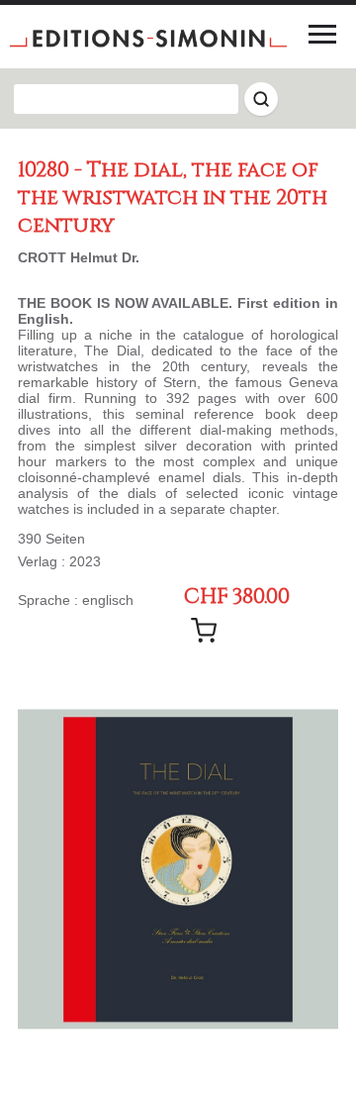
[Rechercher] (261, 99)
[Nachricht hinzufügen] (203, 630)
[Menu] (322, 33)
